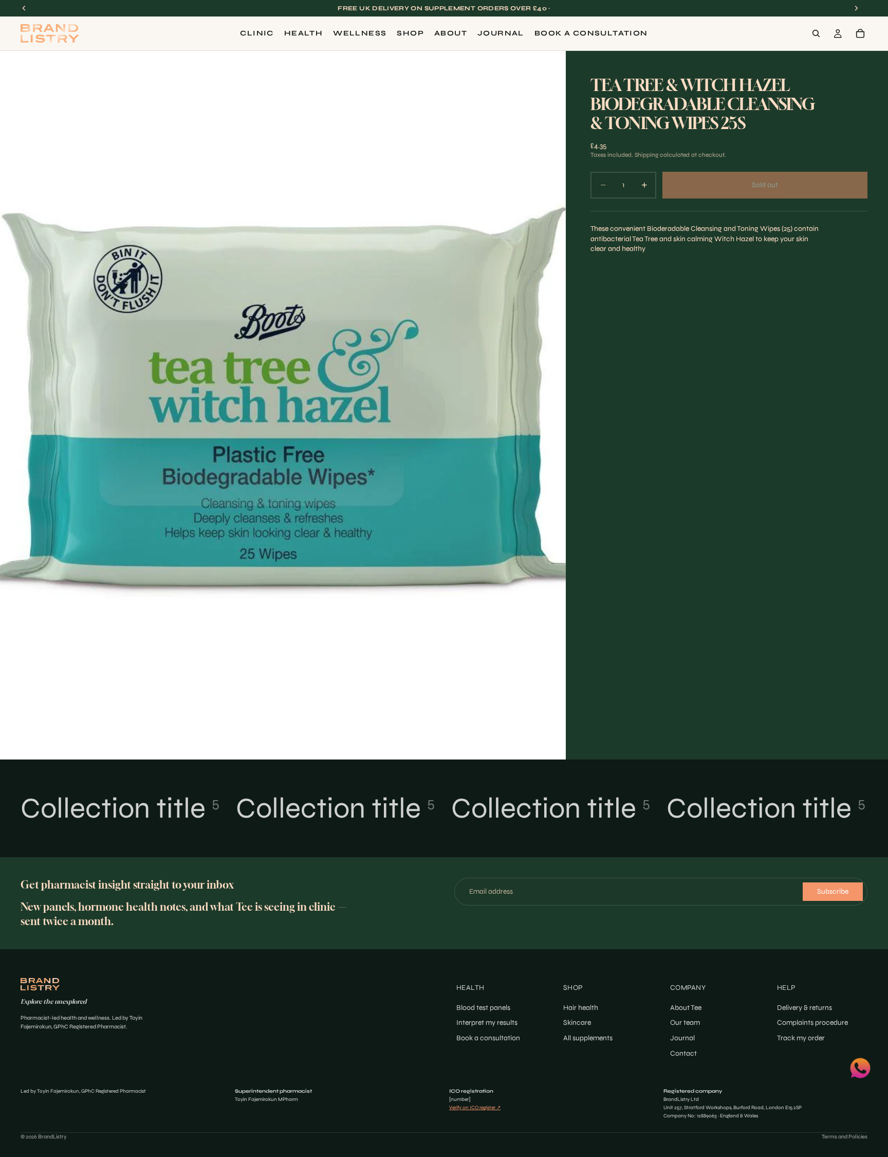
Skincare (577, 1022)
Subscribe (832, 891)
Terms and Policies (844, 1136)
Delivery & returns (804, 1007)
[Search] (816, 33)
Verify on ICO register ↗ (475, 1108)
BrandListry (52, 1136)
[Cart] (860, 33)
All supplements (588, 1038)
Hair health (580, 1007)
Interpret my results (486, 1022)
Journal (682, 1038)
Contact (683, 1052)
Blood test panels (483, 1007)
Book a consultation (488, 1038)
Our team (685, 1022)
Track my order (801, 1038)
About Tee (685, 1007)
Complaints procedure (812, 1022)
